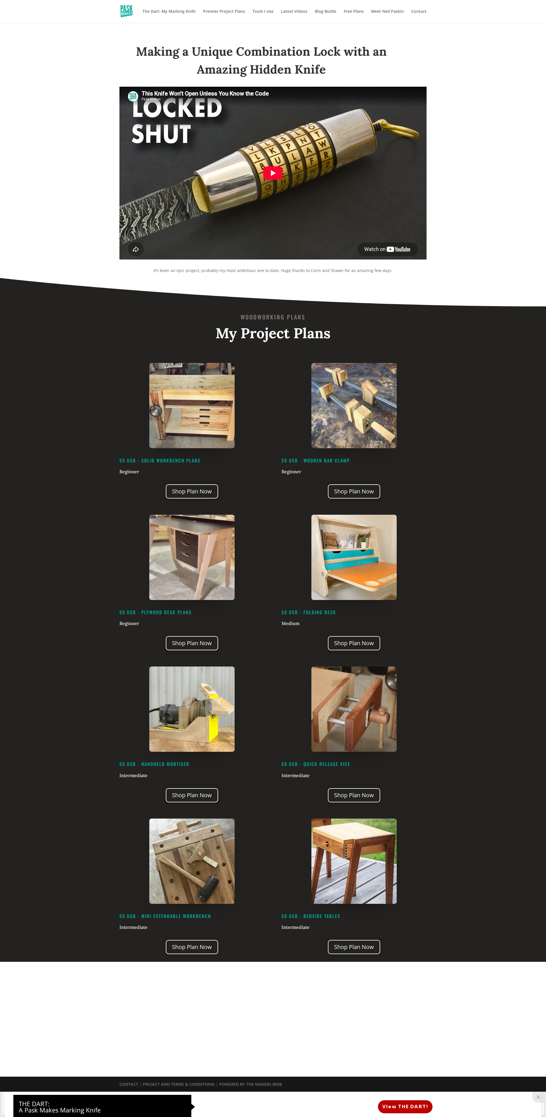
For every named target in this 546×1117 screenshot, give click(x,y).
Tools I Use (263, 11)
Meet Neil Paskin (387, 11)
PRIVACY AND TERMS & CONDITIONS (179, 1084)
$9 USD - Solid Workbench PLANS (159, 460)
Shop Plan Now (192, 491)
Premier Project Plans (224, 11)
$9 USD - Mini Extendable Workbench (165, 916)
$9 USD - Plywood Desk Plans (155, 612)
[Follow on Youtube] (286, 1015)
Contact (419, 11)
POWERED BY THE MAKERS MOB (250, 1084)
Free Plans (354, 11)
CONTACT (128, 1084)
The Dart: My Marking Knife (169, 11)
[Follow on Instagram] (275, 1015)
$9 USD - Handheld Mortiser (154, 764)
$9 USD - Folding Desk (309, 612)
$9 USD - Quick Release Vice (316, 764)
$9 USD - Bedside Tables (311, 916)
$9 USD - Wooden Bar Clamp (316, 460)
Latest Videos (294, 11)
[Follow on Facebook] (263, 1015)
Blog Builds (325, 11)
